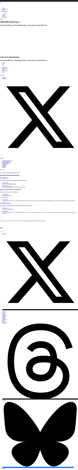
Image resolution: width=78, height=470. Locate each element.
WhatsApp (4, 311)
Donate (3, 14)
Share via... (4, 322)
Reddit (3, 318)
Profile (3, 62)
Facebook (4, 233)
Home (3, 8)
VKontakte (4, 319)
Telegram (4, 314)
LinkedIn (4, 316)
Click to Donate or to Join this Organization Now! (10, 172)
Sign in (1, 18)
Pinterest (4, 315)
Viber (3, 313)
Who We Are (4, 11)
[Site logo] (9, 5)
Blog (3, 10)
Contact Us (4, 16)
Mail (3, 320)
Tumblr (3, 317)
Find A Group (5, 9)
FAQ (6, 13)
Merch (3, 15)
